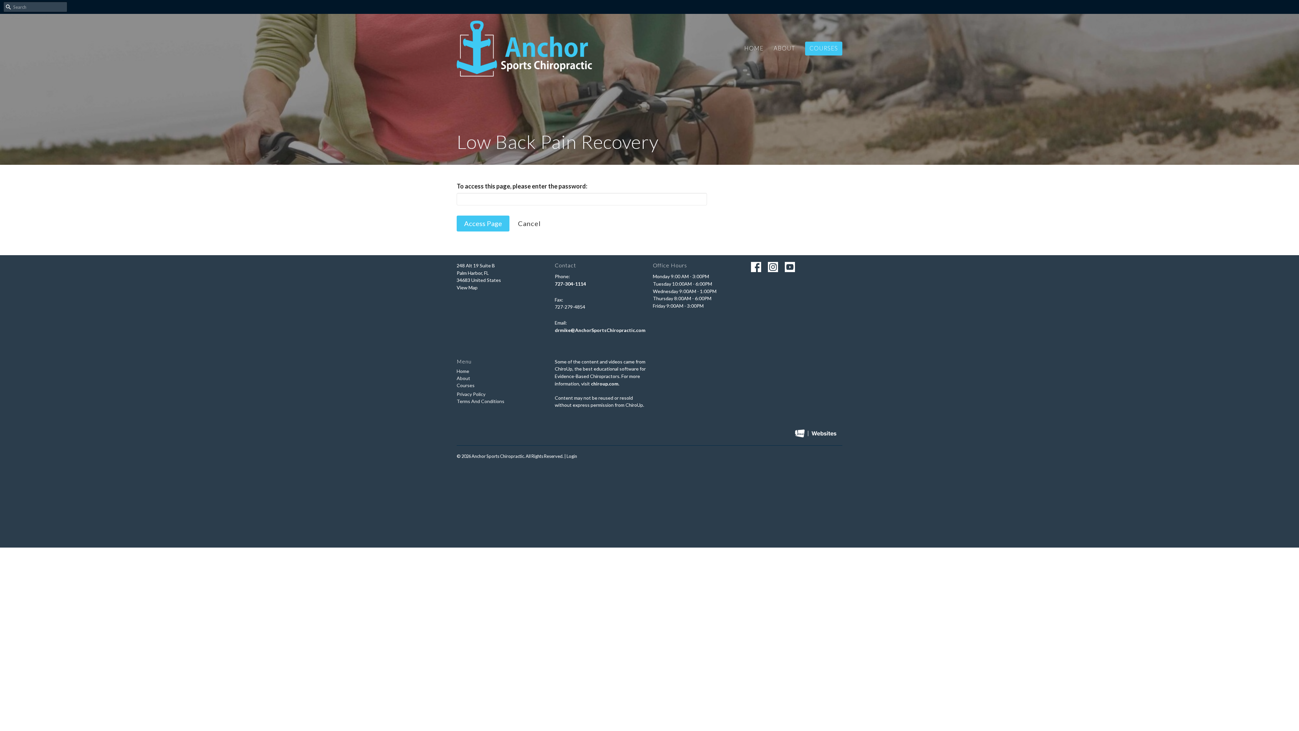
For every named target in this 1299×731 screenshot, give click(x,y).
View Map (467, 287)
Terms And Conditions (480, 401)
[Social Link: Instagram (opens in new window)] (773, 267)
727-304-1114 (570, 284)
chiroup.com (604, 383)
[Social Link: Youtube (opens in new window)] (790, 267)
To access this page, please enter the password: (522, 186)
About (784, 48)
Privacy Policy (471, 394)
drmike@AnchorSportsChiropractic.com (600, 330)
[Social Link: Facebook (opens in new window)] (756, 267)
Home (754, 48)
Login (572, 456)
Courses (824, 48)
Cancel (529, 223)
